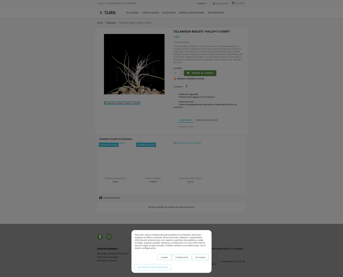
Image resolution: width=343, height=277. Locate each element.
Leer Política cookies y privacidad (152, 267)
